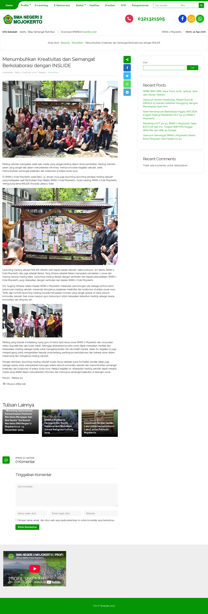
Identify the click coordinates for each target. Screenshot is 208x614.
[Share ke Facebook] (127, 67)
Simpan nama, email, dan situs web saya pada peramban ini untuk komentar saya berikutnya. (66, 520)
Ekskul (80, 5)
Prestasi (110, 5)
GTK (123, 5)
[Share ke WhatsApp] (127, 84)
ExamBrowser (83, 32)
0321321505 (151, 18)
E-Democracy (62, 5)
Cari (145, 62)
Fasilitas (94, 5)
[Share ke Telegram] (127, 92)
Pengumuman (140, 5)
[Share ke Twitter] (127, 76)
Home (9, 5)
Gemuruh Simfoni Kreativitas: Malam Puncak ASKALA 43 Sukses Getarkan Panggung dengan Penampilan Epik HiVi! (170, 103)
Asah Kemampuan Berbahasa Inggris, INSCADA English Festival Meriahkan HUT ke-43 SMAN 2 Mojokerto (170, 115)
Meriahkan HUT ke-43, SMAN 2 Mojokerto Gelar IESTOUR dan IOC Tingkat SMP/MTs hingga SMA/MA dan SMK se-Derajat (170, 127)
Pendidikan (77, 42)
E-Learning (41, 5)
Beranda (65, 42)
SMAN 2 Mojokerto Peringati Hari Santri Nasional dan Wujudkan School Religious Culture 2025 (58, 426)
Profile (25, 5)
